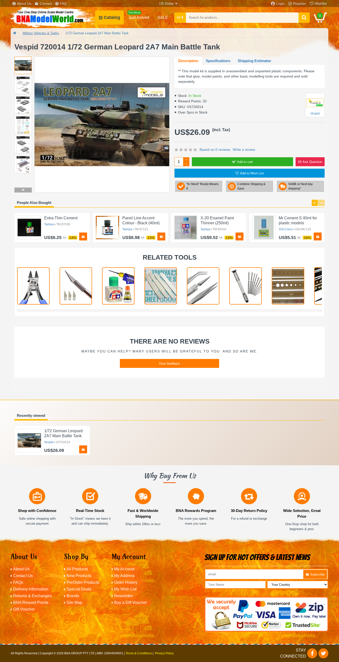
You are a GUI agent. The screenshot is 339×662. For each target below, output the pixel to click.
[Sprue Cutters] (33, 286)
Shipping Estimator (254, 61)
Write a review (244, 150)
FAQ (63, 3)
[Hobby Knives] (76, 286)
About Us (24, 3)
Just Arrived (138, 15)
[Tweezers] (203, 286)
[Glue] (118, 286)
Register (299, 3)
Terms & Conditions (139, 653)
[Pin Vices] (245, 286)
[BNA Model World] (53, 17)
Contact (46, 3)
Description (188, 61)
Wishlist (321, 3)
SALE (163, 17)
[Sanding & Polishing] (160, 286)
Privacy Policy (164, 653)
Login (280, 3)
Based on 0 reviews (215, 150)
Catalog (112, 17)
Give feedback (169, 363)
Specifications (218, 61)
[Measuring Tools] (288, 286)
